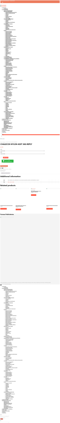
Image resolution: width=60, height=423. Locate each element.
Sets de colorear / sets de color (11, 29)
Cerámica (7, 14)
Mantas (7, 73)
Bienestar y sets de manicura (10, 113)
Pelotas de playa (8, 53)
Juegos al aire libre (9, 77)
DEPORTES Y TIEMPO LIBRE (8, 326)
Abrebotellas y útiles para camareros (11, 66)
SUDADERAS (6, 8)
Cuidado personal (8, 114)
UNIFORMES (4, 286)
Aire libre (7, 47)
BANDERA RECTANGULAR (8, 122)
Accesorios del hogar (9, 67)
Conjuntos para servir (9, 70)
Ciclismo (7, 51)
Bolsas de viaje (8, 316)
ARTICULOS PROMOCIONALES (8, 18)
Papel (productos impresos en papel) (11, 87)
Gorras (7, 108)
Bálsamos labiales (8, 112)
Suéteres (7, 110)
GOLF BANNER (6, 125)
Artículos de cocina (9, 69)
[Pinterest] (2, 168)
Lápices (7, 27)
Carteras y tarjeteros (9, 44)
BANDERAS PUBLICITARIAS (6, 400)
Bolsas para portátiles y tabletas (11, 42)
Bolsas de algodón (8, 312)
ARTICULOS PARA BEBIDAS (8, 11)
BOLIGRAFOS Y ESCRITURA (8, 23)
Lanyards (7, 20)
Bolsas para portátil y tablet (10, 84)
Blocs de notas (8, 83)
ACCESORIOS (6, 127)
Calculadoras (8, 365)
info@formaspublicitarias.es (4, 0)
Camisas (7, 103)
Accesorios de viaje (9, 31)
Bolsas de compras (9, 34)
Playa (6, 55)
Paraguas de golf (8, 91)
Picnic (7, 54)
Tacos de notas (8, 370)
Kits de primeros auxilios (9, 115)
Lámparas (7, 61)
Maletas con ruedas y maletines (10, 45)
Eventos (7, 15)
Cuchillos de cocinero (9, 350)
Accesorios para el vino (9, 68)
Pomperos (7, 79)
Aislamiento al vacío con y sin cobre (11, 12)
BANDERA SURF (6, 401)
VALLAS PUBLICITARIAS (6, 130)
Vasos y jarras (8, 355)
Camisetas (7, 104)
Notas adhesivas (8, 86)
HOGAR (5, 345)
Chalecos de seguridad (9, 60)
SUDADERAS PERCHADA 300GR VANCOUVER (6, 205)
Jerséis (7, 390)
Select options (3, 208)
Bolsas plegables (8, 43)
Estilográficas (8, 25)
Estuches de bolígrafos (9, 26)
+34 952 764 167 (12, 0)
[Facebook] (0, 168)
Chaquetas (7, 105)
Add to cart (6, 157)
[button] (2, 133)
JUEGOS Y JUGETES (7, 76)
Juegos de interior (8, 78)
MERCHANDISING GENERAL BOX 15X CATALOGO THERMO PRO (36, 191)
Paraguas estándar (9, 93)
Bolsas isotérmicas (8, 41)
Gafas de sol (8, 52)
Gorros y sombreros (9, 109)
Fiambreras (7, 72)
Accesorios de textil (9, 102)
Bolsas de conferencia (9, 35)
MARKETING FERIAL (5, 399)
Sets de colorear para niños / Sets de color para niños (14, 80)
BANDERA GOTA (6, 121)
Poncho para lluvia (8, 95)
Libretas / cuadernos (9, 85)
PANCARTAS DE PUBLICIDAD (8, 126)
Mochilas (7, 46)
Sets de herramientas (9, 65)
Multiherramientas (8, 62)
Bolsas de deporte (8, 39)
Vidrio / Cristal (8, 296)
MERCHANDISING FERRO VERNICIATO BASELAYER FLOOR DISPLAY (21, 206)
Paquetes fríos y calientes (10, 116)
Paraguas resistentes (9, 375)
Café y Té (7, 13)
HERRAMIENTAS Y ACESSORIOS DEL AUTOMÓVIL (11, 58)
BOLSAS (5, 30)
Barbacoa (7, 50)
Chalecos (7, 385)
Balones (7, 49)
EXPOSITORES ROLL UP (7, 406)
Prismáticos (7, 56)
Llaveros (7, 21)
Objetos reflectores (9, 64)
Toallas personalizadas (9, 118)
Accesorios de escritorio (9, 81)
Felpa (6, 107)
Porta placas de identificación (10, 22)
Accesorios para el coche (9, 59)
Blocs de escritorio (9, 82)
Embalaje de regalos (9, 57)
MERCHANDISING (5, 9)
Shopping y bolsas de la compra (11, 38)
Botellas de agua (8, 98)
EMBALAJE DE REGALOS (8, 336)
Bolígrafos (7, 24)
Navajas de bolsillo (9, 63)
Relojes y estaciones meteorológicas (11, 74)
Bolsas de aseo (8, 33)
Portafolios (7, 88)
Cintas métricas (8, 340)
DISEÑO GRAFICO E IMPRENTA (7, 128)
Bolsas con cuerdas (9, 32)
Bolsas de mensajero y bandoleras (11, 36)
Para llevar (7, 17)
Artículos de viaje (8, 48)
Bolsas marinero (8, 321)
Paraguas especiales (9, 92)
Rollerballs (7, 28)
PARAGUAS (5, 90)
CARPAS (5, 124)
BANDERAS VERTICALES (7, 123)
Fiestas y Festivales (9, 16)
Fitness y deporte (8, 331)
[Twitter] (1, 168)
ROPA (5, 101)
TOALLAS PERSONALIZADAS (8, 10)
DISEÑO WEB (4, 129)
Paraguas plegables (9, 94)
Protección (7, 117)
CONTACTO (4, 132)
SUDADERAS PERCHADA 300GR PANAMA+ (52, 205)
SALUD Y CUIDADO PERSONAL (8, 111)
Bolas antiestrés (8, 19)
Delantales (7, 71)
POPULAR (5, 96)
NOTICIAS (3, 131)
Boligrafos (7, 97)
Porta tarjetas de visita (9, 89)
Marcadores (7, 307)
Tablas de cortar (8, 75)
